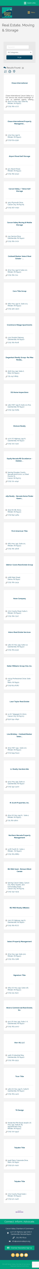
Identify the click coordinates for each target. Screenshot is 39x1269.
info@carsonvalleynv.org (21, 1241)
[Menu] (30, 3)
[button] (5, 68)
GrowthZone (25, 1266)
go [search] (20, 57)
